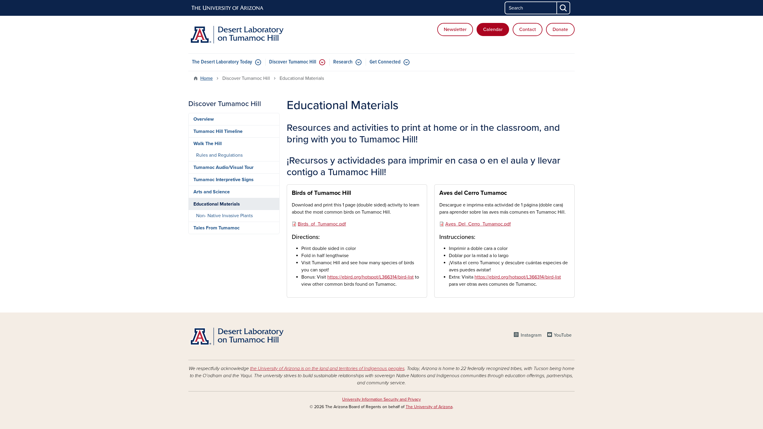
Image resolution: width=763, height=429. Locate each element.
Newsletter (455, 29)
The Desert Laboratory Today (222, 62)
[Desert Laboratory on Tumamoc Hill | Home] (250, 34)
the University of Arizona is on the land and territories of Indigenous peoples (327, 369)
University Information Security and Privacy (381, 399)
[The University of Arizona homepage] (228, 8)
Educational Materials (216, 204)
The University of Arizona (429, 406)
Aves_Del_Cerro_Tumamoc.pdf (478, 224)
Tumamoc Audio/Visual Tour (223, 167)
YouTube (563, 335)
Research (343, 62)
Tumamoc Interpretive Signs (223, 180)
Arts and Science (211, 192)
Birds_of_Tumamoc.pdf (322, 224)
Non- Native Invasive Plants (224, 216)
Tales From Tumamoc (216, 228)
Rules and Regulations (219, 155)
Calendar (493, 29)
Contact (527, 29)
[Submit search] (563, 7)
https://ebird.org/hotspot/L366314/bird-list (370, 277)
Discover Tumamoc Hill (292, 62)
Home (206, 78)
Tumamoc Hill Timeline (218, 131)
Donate (560, 29)
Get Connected (385, 62)
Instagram (531, 335)
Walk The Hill (207, 144)
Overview (203, 119)
